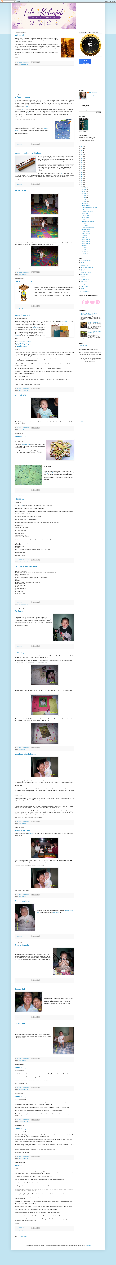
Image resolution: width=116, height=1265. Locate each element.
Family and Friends (22, 146)
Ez (22, 505)
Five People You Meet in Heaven (24, 345)
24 (81, 150)
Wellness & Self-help (85, 291)
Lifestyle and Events (85, 271)
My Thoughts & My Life (23, 64)
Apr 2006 (84, 247)
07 (81, 184)
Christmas (17, 101)
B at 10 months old (22, 901)
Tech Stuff (83, 288)
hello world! (19, 1165)
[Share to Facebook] (37, 62)
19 (81, 160)
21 (81, 156)
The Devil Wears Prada (21, 343)
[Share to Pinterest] (39, 62)
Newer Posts (18, 1234)
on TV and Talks (84, 274)
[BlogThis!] (34, 62)
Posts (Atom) (24, 1236)
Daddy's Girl (20, 989)
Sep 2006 (84, 193)
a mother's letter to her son (25, 754)
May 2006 (84, 201)
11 (81, 176)
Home (44, 1234)
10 (81, 178)
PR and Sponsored (85, 279)
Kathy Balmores (93, 92)
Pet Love (83, 278)
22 (81, 154)
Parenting (83, 276)
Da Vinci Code (38, 363)
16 (81, 166)
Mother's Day (31, 833)
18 (81, 162)
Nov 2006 (84, 189)
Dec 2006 (84, 188)
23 (81, 152)
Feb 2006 (84, 251)
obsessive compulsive (33, 112)
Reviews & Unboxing (85, 283)
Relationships (84, 281)
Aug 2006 (84, 195)
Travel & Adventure (85, 290)
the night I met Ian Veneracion (94, 322)
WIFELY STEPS (26, 444)
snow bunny (56, 912)
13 (81, 172)
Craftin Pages (20, 653)
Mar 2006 (84, 249)
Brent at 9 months (22, 945)
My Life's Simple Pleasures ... (27, 566)
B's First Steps (21, 190)
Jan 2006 (84, 253)
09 (81, 180)
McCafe (23, 109)
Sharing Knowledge (85, 284)
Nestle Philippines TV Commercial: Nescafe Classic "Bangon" (89, 314)
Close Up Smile (21, 395)
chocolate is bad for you (24, 281)
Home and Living (84, 269)
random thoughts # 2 (23, 1096)
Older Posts (71, 1234)
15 (81, 168)
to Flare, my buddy (22, 97)
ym (68, 100)
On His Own (20, 1023)
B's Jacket (19, 611)
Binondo (17, 335)
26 (81, 146)
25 (81, 148)
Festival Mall (36, 327)
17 (81, 164)
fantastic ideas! (21, 437)
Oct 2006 (84, 191)
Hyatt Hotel (67, 321)
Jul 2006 (84, 197)
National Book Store (20, 337)
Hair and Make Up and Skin (87, 267)
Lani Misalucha (29, 359)
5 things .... (19, 499)
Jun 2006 (84, 199)
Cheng (30, 1135)
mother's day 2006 (22, 830)
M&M (62, 173)
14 (81, 170)
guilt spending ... (21, 35)
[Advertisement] (44, 80)
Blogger (89, 1245)
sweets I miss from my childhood (28, 153)
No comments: (26, 62)
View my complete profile (93, 95)
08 (81, 182)
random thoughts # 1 (23, 1128)
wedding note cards (48, 473)
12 (81, 174)
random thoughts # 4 (23, 315)
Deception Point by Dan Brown (23, 341)
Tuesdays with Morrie (21, 346)
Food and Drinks (22, 186)
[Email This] (32, 62)
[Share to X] (35, 62)
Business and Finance (86, 260)
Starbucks (27, 106)
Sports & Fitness (84, 286)
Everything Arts (22, 491)
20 (81, 158)
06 (81, 186)
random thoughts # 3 (23, 1067)
